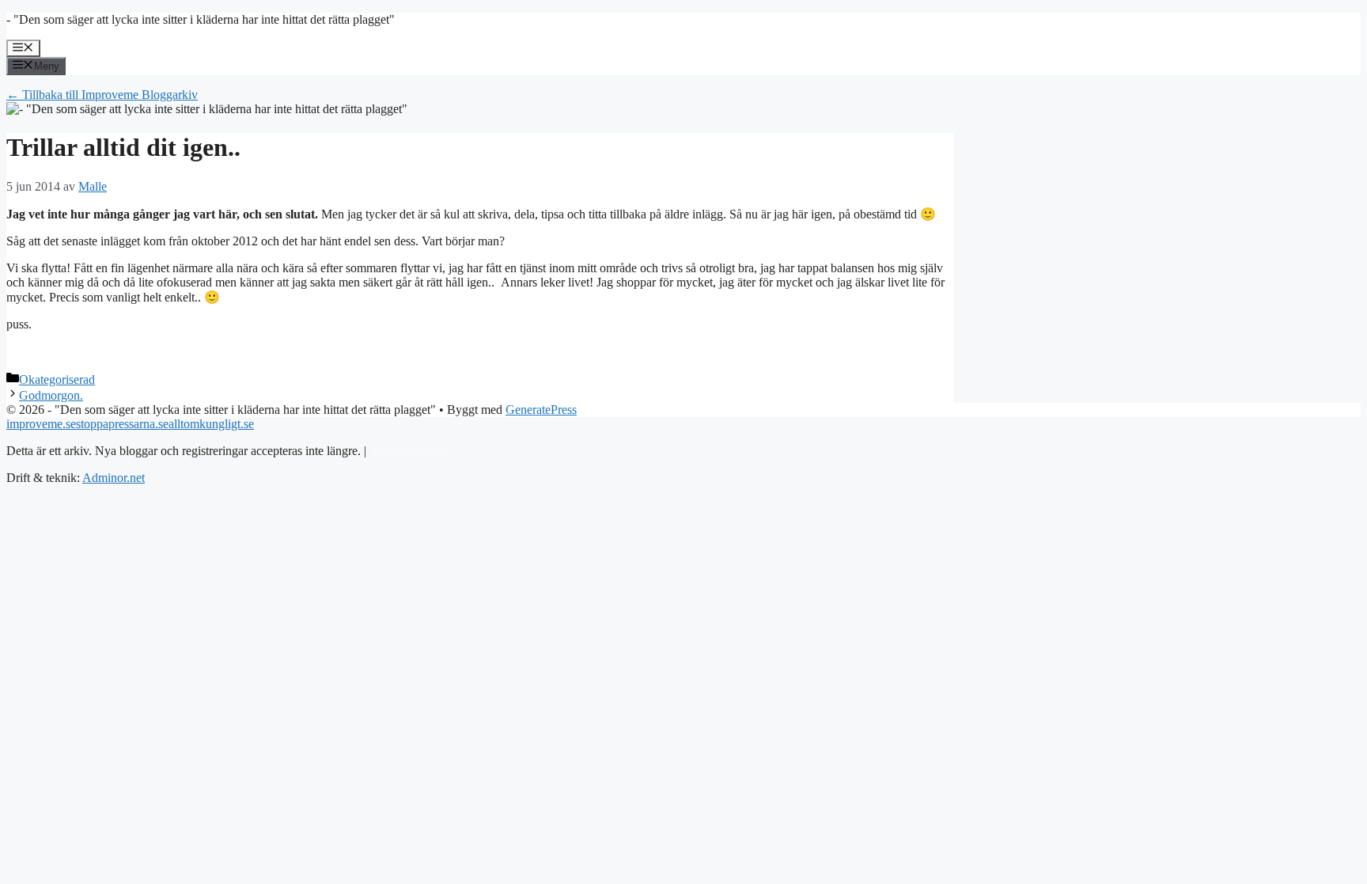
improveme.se (41, 424)
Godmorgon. (51, 395)
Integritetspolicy (409, 450)
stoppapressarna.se (122, 424)
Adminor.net (113, 477)
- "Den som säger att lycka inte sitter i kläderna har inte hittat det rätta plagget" (200, 19)
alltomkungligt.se (211, 424)
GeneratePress (541, 409)
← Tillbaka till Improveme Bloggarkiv (102, 94)
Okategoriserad (57, 379)
